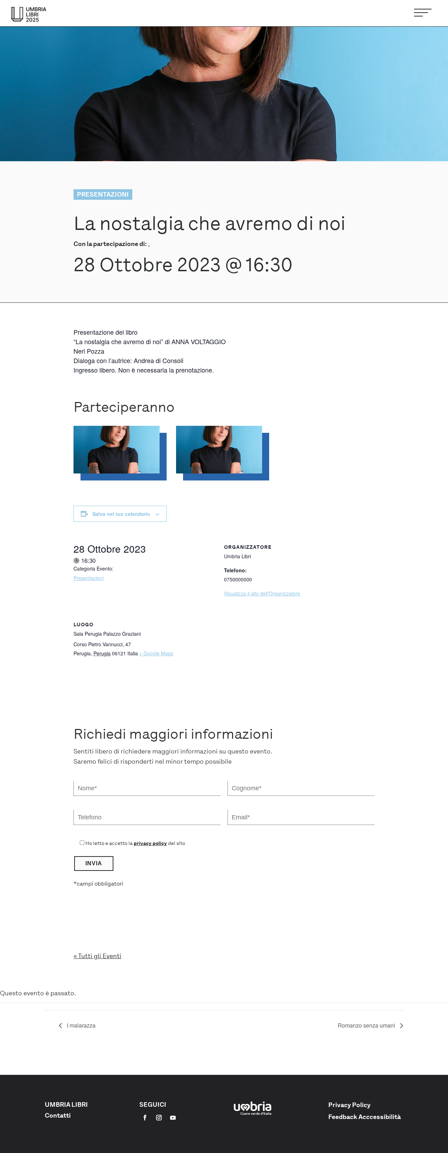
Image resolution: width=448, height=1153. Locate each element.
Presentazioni (89, 577)
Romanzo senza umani (367, 1025)
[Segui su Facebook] (144, 1117)
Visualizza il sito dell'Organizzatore (262, 593)
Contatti (58, 1115)
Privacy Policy (349, 1105)
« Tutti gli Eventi (97, 956)
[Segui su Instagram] (158, 1117)
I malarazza (80, 1025)
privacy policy (150, 843)
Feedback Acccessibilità (364, 1117)
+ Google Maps (156, 653)
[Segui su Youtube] (172, 1117)
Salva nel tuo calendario (121, 513)
